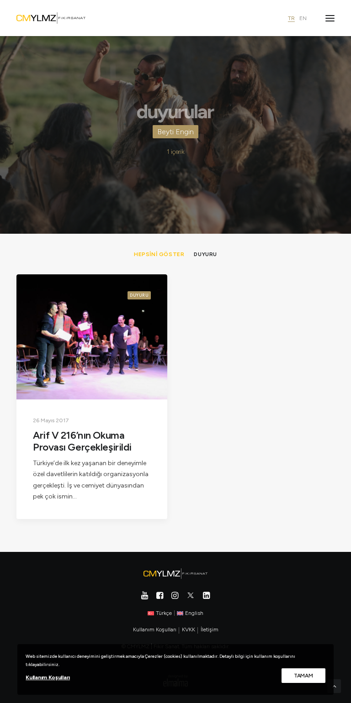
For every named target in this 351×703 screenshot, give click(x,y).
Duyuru (139, 295)
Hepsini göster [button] (159, 254)
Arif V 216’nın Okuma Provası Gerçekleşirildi (82, 441)
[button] (330, 18)
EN (303, 18)
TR (291, 18)
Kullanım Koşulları (48, 677)
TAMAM (303, 675)
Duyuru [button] (205, 254)
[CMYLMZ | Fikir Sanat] (50, 18)
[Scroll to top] (334, 686)
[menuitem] (159, 254)
